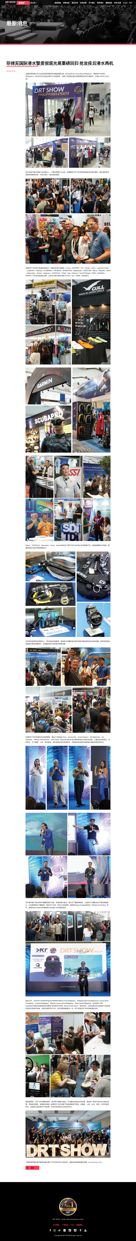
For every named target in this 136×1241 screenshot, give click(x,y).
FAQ (72, 1225)
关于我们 (92, 3)
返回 (32, 1168)
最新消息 (109, 3)
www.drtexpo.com (95, 1162)
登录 (116, 3)
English (125, 3)
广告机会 (65, 1225)
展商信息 (66, 3)
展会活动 (75, 3)
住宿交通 (83, 3)
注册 (119, 3)
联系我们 (100, 3)
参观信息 (58, 3)
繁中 (130, 3)
